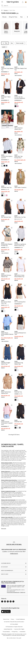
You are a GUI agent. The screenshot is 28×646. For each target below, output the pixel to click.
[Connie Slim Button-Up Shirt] (7, 145)
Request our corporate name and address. (15, 635)
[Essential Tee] (20, 411)
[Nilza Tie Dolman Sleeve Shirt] (7, 381)
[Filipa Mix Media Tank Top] (20, 57)
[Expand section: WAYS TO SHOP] (14, 574)
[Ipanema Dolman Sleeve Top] (7, 264)
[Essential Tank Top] (7, 176)
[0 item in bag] (26, 2)
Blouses (4, 17)
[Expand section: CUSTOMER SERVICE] (14, 563)
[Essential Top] (20, 381)
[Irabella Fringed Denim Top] (7, 352)
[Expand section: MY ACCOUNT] (14, 567)
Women (6, 10)
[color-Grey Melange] (20, 427)
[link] (7, 71)
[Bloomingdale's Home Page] (13, 2)
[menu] (2, 2)
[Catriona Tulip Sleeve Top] (7, 57)
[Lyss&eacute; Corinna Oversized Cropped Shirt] (7, 411)
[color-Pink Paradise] (17, 106)
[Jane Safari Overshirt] (20, 176)
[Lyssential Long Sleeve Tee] (20, 352)
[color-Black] (15, 106)
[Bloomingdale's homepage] (2, 10)
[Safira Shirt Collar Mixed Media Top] (20, 264)
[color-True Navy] (6, 165)
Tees (21, 17)
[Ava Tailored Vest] (7, 206)
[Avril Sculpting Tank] (20, 291)
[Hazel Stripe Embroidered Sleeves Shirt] (7, 322)
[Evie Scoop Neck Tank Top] (7, 291)
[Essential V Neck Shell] (7, 86)
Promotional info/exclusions (13, 592)
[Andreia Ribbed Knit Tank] (20, 322)
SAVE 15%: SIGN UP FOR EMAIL (14, 544)
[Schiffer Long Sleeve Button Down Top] (20, 233)
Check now (22, 592)
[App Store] (6, 611)
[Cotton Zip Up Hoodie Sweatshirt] (20, 86)
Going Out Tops (13, 17)
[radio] (15, 106)
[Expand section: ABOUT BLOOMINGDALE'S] (14, 570)
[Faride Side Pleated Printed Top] (7, 233)
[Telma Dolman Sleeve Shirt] (20, 117)
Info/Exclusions (14, 553)
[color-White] (2, 165)
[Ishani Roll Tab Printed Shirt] (20, 145)
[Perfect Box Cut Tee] (20, 206)
